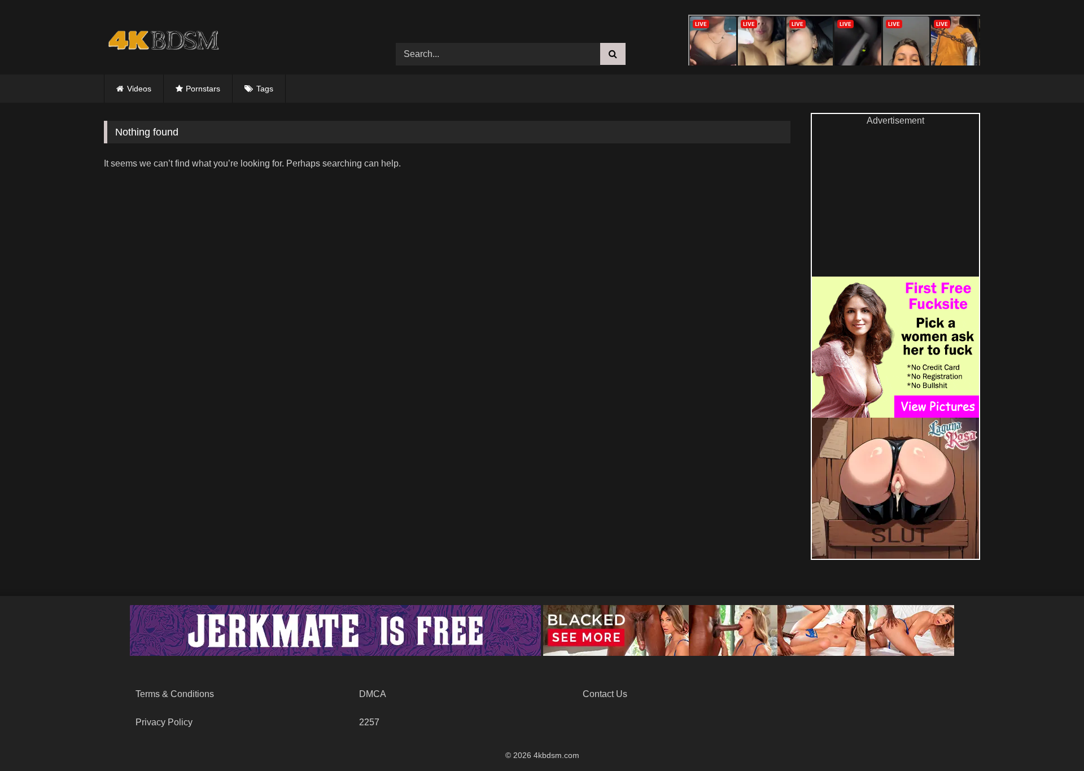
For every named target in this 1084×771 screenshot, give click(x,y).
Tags (264, 88)
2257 (369, 722)
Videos (139, 88)
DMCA (372, 694)
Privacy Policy (164, 722)
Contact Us (605, 694)
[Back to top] (1049, 737)
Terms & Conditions (175, 694)
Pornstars (203, 88)
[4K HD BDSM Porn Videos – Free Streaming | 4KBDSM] (160, 45)
